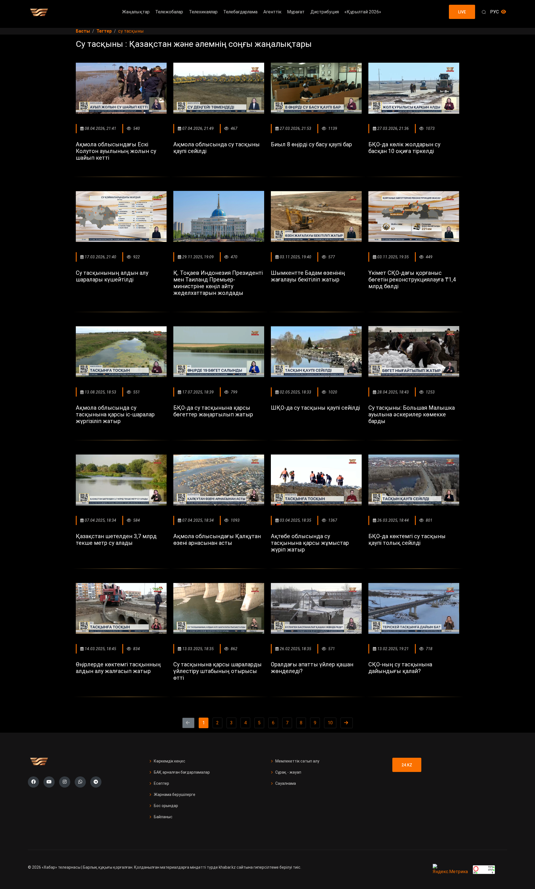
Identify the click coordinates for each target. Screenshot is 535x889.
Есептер (161, 783)
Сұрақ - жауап (288, 772)
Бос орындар (166, 805)
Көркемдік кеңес (169, 761)
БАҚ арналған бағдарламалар (182, 772)
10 (330, 722)
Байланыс (163, 817)
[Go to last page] (347, 723)
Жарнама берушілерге (174, 794)
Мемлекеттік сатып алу (297, 761)
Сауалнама (285, 783)
